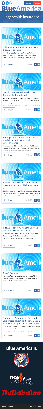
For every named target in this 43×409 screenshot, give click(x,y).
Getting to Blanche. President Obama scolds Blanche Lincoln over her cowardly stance (20, 140)
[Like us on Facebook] (3, 3)
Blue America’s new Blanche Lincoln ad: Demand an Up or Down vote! (21, 229)
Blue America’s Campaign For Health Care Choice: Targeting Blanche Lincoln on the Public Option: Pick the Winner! (21, 321)
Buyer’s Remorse (10, 273)
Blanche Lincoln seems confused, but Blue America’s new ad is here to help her (20, 185)
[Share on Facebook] (35, 64)
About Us (33, 406)
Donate (37, 3)
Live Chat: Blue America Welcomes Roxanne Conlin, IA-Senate (19, 93)
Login (40, 406)
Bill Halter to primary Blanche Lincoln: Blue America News (21, 48)
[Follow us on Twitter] (7, 3)
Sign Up (28, 3)
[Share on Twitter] (38, 64)
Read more (9, 64)
